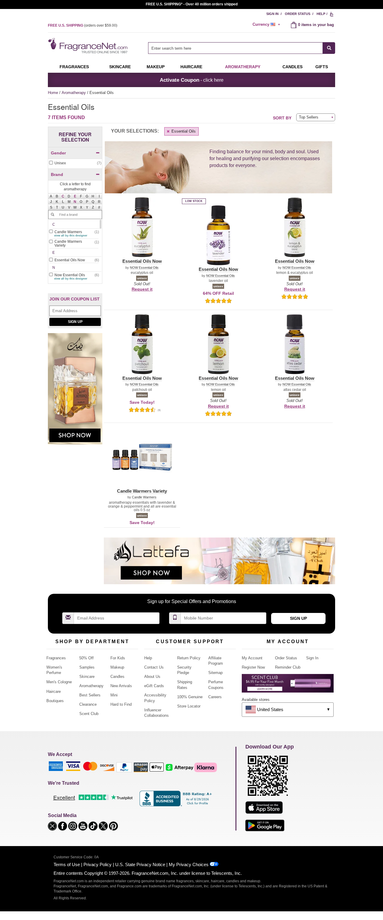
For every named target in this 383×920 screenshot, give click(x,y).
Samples (87, 667)
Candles (117, 676)
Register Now (253, 667)
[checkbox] (75, 163)
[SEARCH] (329, 48)
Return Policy (188, 658)
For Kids (117, 658)
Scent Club (88, 713)
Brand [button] (57, 174)
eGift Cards (154, 686)
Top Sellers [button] (308, 117)
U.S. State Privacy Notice (140, 864)
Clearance (88, 704)
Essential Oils (183, 131)
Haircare (191, 66)
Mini (114, 695)
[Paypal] (124, 766)
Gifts (321, 66)
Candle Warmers (144, 497)
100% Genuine (190, 697)
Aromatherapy (74, 92)
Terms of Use (67, 864)
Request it (142, 289)
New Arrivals (121, 686)
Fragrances (74, 66)
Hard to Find (121, 704)
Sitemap (215, 672)
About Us (152, 676)
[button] (63, 196)
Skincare (120, 66)
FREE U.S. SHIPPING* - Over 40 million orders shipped (192, 4)
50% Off (86, 658)
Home (53, 92)
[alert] (267, 24)
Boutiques (55, 701)
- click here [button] (192, 80)
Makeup (156, 66)
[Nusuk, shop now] (75, 391)
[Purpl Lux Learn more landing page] (288, 685)
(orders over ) (82, 25)
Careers (215, 697)
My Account (252, 658)
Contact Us (154, 667)
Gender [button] (58, 153)
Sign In (272, 14)
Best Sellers (90, 695)
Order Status (297, 14)
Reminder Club (287, 667)
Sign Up (75, 322)
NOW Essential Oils (144, 267)
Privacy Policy (97, 864)
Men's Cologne (59, 682)
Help (321, 14)
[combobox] (241, 48)
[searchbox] (235, 48)
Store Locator (188, 706)
